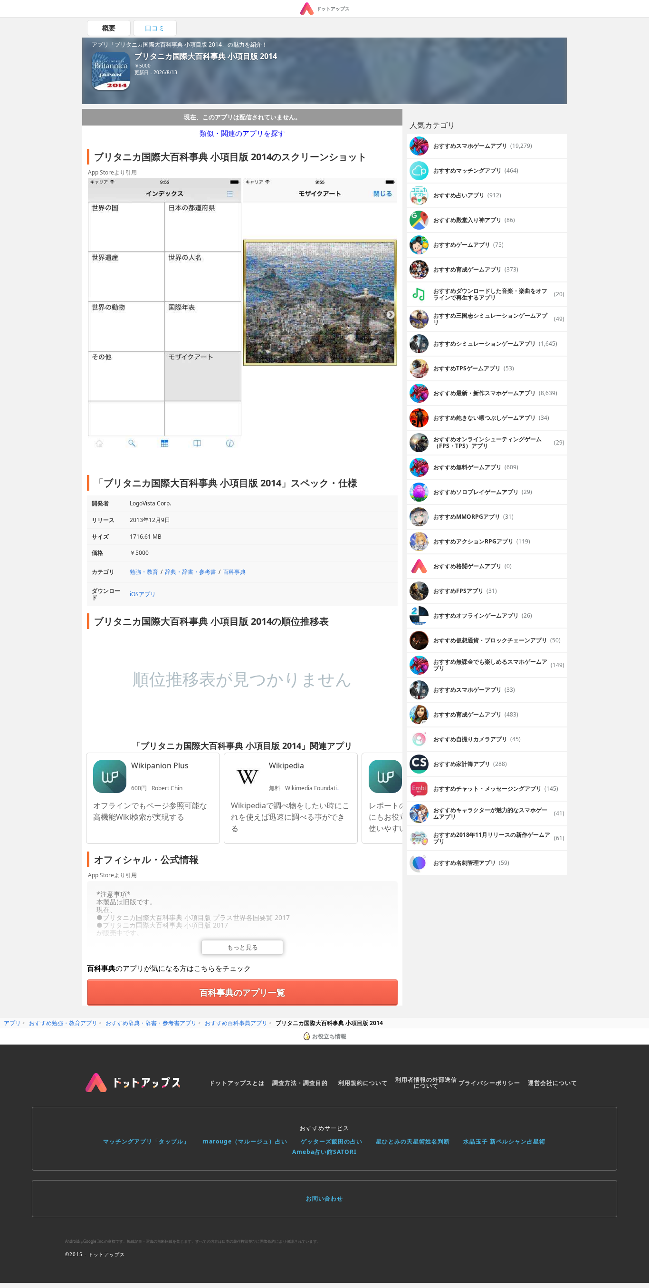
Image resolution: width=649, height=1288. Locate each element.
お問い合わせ (324, 1198)
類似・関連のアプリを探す (242, 133)
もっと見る (242, 947)
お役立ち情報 (329, 1036)
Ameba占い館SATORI (324, 1152)
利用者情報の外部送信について (426, 1082)
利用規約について (363, 1083)
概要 (108, 27)
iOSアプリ (143, 594)
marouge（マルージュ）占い (245, 1141)
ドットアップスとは (237, 1083)
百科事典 (234, 572)
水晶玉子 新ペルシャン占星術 (504, 1141)
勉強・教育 (144, 572)
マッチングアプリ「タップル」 (146, 1141)
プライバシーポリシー (489, 1083)
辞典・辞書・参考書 (190, 572)
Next (390, 315)
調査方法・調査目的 (300, 1083)
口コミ (155, 27)
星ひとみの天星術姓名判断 (413, 1141)
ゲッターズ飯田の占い (332, 1141)
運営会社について (552, 1083)
